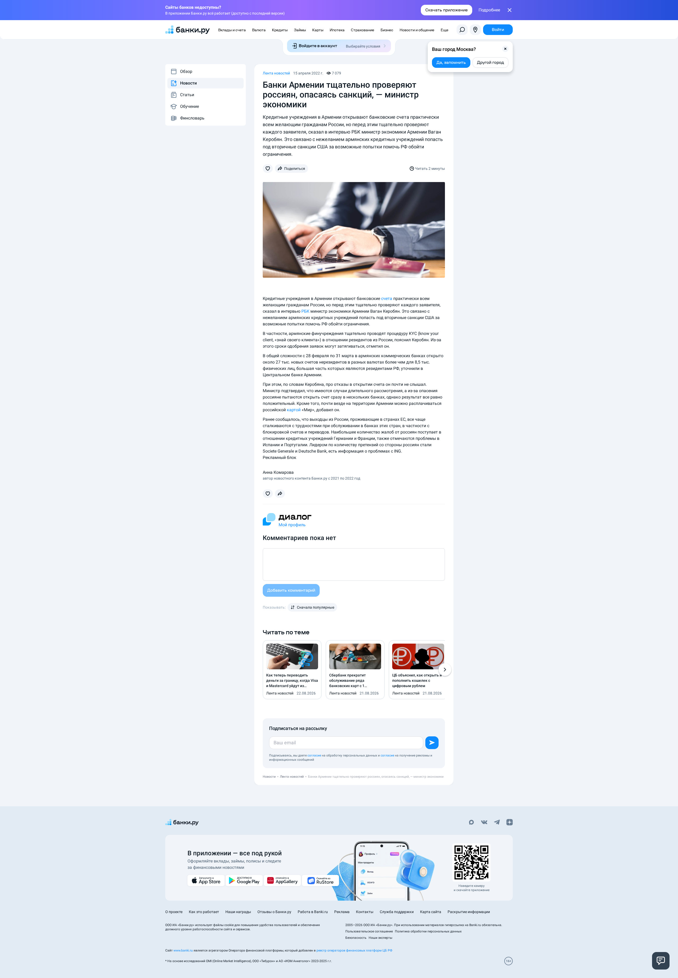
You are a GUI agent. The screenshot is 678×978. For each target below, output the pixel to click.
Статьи (187, 94)
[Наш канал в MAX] (471, 822)
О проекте (173, 912)
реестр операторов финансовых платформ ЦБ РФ (354, 950)
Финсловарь (192, 118)
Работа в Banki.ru (313, 912)
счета (386, 298)
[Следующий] (445, 669)
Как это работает (204, 912)
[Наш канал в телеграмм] (497, 822)
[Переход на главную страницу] (187, 29)
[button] (505, 49)
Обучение (189, 106)
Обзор (186, 71)
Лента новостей (276, 73)
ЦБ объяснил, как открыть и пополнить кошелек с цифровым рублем (417, 680)
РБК (305, 311)
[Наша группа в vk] (484, 822)
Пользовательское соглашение (369, 931)
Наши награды (238, 912)
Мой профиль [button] (292, 524)
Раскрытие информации (469, 912)
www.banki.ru (183, 950)
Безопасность (356, 938)
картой (294, 409)
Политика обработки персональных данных (428, 931)
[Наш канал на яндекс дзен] (509, 822)
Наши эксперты (380, 938)
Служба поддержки (397, 912)
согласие (314, 755)
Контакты (364, 912)
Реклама (342, 912)
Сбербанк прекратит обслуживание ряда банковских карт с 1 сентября (347, 680)
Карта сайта (430, 912)
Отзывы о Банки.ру (274, 912)
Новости (188, 83)
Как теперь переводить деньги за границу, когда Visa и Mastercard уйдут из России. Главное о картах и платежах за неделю (292, 680)
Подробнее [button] (489, 10)
